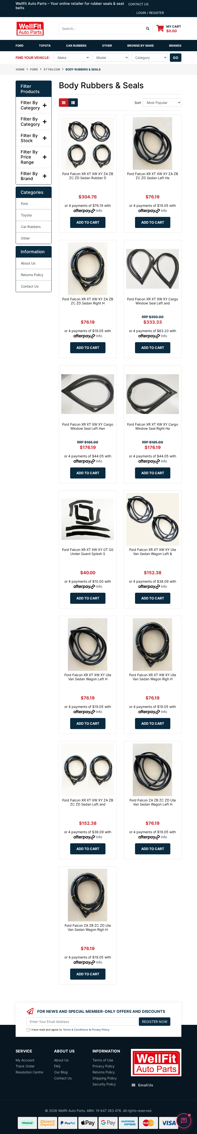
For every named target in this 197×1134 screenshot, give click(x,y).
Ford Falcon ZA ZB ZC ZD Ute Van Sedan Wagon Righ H (88, 927)
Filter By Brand (29, 176)
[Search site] (148, 28)
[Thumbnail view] (63, 102)
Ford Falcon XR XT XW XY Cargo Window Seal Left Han (87, 426)
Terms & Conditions (75, 1029)
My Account (25, 1060)
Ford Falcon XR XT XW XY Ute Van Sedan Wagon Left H (87, 677)
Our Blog (61, 1072)
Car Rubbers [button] (76, 45)
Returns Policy (32, 275)
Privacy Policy (100, 1029)
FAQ (57, 1066)
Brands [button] (175, 45)
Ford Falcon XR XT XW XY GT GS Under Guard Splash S (87, 552)
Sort (138, 103)
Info (99, 210)
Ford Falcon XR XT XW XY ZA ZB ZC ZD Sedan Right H (87, 301)
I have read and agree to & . (70, 1029)
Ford (20, 45)
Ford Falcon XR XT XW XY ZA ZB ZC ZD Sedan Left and (87, 802)
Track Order (25, 1066)
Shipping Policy (104, 1078)
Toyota (45, 45)
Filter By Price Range (29, 157)
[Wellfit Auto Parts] (30, 28)
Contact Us (29, 286)
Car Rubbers (31, 227)
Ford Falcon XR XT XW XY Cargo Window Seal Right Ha (152, 426)
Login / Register (150, 13)
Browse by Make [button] (140, 45)
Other (107, 45)
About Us (28, 263)
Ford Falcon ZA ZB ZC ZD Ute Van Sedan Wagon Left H (152, 802)
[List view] (73, 102)
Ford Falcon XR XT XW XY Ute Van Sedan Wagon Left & (152, 552)
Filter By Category (30, 105)
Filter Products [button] (30, 89)
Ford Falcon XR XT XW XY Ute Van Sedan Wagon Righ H (152, 677)
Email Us (145, 1085)
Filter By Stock (29, 138)
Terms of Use (102, 1060)
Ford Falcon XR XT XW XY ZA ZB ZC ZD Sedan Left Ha (152, 176)
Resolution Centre (29, 1072)
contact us (138, 4)
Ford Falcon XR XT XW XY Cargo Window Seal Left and (152, 301)
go (175, 58)
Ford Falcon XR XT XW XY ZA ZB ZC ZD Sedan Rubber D (87, 176)
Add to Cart (87, 222)
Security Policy (104, 1084)
